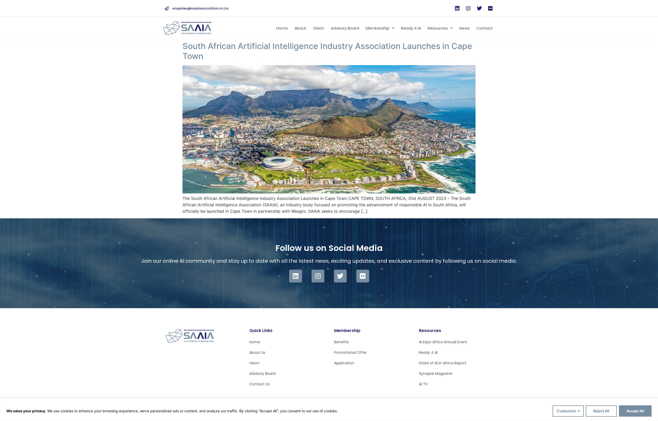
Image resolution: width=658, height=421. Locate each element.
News (464, 28)
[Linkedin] (457, 8)
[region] (329, 409)
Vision (318, 28)
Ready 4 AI (411, 28)
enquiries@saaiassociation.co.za (200, 8)
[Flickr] (490, 8)
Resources (438, 28)
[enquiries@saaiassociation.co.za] (166, 8)
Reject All (601, 411)
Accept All (635, 411)
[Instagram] (468, 8)
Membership (377, 28)
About (300, 28)
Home (282, 28)
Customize (566, 411)
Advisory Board (345, 28)
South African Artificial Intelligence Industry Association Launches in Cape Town (327, 51)
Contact (484, 28)
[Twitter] (479, 8)
